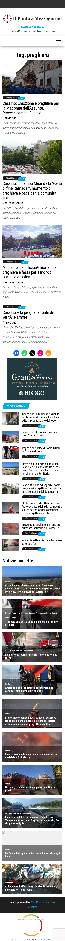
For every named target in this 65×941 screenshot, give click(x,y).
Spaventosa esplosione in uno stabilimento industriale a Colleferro (41, 526)
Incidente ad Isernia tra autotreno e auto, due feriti (42, 542)
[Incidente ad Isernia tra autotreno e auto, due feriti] (10, 544)
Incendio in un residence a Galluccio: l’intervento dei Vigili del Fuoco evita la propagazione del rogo (41, 417)
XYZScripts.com (47, 939)
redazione (10, 118)
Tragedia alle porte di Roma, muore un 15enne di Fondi (41, 449)
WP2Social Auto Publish (21, 939)
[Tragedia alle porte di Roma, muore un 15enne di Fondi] (10, 452)
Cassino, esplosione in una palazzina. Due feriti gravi (41, 433)
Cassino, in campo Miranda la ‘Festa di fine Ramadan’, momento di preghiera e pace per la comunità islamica (32, 190)
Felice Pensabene (14, 203)
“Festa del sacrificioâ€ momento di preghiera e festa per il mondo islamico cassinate (31, 272)
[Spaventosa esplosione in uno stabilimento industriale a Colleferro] (10, 529)
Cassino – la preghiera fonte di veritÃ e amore (27, 315)
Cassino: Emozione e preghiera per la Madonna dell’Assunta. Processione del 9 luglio (30, 108)
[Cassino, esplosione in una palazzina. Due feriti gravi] (10, 436)
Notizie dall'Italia (32, 27)
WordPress (36, 902)
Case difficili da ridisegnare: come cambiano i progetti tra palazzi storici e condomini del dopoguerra (41, 488)
